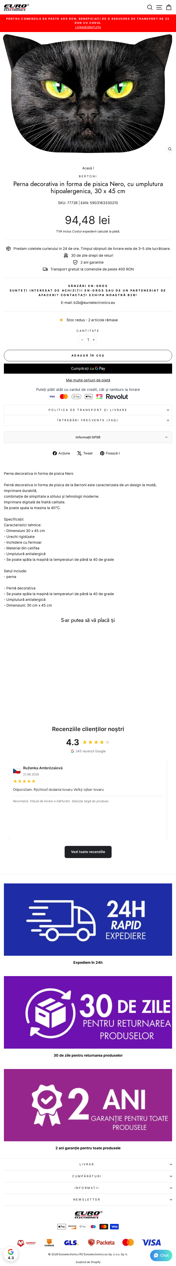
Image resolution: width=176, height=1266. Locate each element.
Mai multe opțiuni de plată (88, 380)
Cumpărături (87, 1176)
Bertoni (88, 176)
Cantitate (88, 330)
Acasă (87, 168)
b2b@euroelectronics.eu (94, 302)
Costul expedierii (84, 231)
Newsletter (87, 1199)
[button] (161, 1255)
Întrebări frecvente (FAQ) (88, 420)
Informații (87, 1188)
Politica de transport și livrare (88, 410)
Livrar (87, 1164)
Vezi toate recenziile (88, 852)
